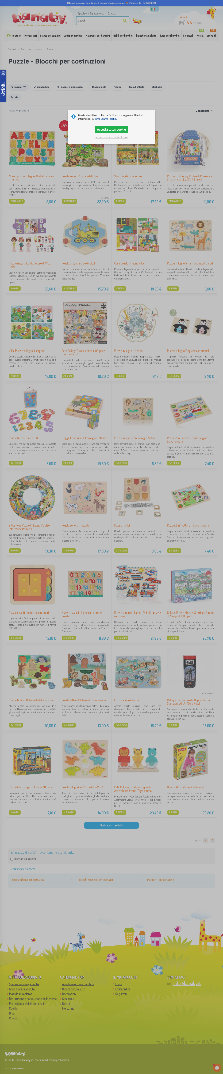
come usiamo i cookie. (106, 118)
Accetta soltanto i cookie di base (111, 137)
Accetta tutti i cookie (111, 129)
